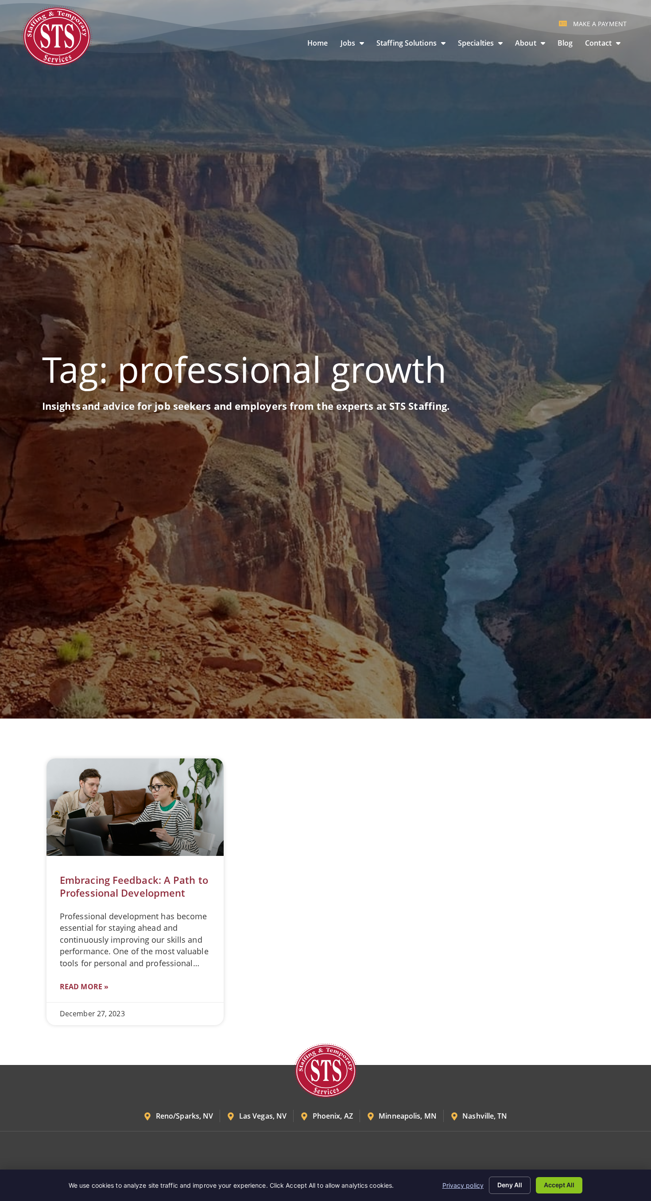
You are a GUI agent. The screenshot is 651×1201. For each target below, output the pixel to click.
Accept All (559, 1185)
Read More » (84, 986)
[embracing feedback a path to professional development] (135, 807)
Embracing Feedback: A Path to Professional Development (134, 886)
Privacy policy (463, 1185)
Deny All (509, 1185)
